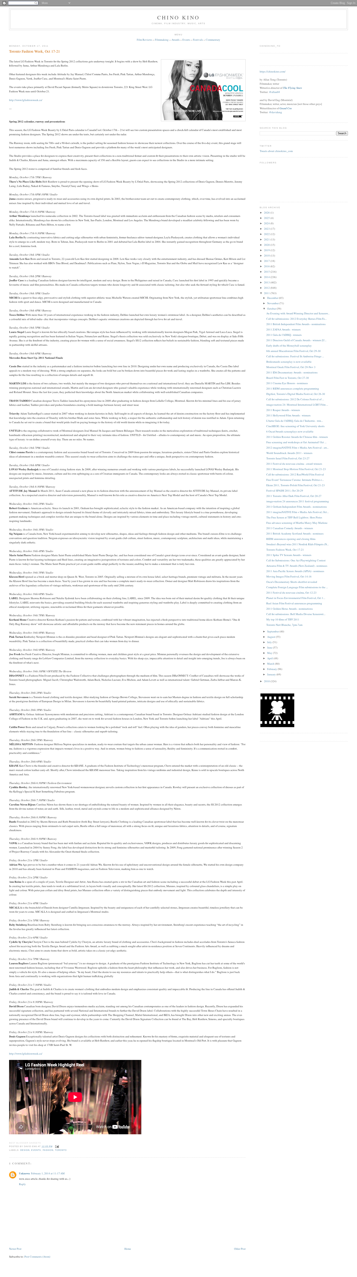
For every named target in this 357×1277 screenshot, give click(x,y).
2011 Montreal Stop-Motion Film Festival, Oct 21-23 (296, 469)
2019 (267, 250)
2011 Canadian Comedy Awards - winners (289, 528)
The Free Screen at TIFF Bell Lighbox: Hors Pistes (294, 517)
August (271, 637)
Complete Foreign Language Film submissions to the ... (297, 587)
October (272, 308)
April (270, 658)
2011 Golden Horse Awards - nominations (289, 609)
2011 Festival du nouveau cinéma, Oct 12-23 (291, 592)
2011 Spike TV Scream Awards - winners (288, 555)
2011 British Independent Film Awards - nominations (296, 324)
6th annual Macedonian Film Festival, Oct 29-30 (293, 351)
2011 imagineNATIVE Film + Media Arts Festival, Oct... (297, 512)
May (270, 653)
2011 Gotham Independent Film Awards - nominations (296, 506)
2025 (267, 218)
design (25, 1150)
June (270, 647)
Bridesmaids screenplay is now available (289, 361)
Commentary (213, 40)
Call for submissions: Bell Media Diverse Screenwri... (295, 614)
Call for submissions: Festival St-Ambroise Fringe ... (295, 356)
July (270, 642)
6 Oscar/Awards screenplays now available (289, 431)
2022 (267, 234)
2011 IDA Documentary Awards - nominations (292, 372)
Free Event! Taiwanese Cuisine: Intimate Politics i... (295, 480)
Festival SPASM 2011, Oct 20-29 (284, 490)
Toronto (61, 1150)
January (271, 674)
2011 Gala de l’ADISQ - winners (284, 335)
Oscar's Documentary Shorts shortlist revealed (291, 582)
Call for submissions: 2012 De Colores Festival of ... (295, 399)
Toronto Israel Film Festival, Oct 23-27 (287, 458)
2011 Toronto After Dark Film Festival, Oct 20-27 (293, 496)
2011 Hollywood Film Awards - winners (288, 415)
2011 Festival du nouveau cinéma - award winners (294, 464)
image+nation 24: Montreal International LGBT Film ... (297, 404)
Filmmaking (162, 40)
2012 (267, 288)
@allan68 (274, 92)
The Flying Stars (292, 88)
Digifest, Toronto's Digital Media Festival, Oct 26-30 (295, 394)
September (273, 631)
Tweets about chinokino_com (276, 151)
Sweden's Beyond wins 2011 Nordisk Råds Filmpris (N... (297, 544)
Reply (22, 1184)
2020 (267, 245)
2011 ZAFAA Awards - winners (283, 329)
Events (186, 40)
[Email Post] (56, 1146)
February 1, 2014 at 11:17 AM (48, 1173)
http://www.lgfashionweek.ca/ (25, 100)
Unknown (24, 1173)
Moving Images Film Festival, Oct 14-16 (289, 576)
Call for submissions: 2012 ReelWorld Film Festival (295, 474)
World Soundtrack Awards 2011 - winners (289, 453)
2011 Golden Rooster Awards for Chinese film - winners (297, 437)
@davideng (275, 112)
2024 (267, 223)
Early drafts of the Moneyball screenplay (289, 345)
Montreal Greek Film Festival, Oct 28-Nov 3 (290, 367)
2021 (267, 239)
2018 (267, 255)
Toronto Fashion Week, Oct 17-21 (34, 51)
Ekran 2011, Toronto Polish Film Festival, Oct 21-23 (295, 485)
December (273, 298)
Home (127, 1249)
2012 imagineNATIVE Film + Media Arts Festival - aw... (297, 447)
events (36, 1150)
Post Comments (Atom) (37, 1256)
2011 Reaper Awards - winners (283, 410)
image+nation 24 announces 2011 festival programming (297, 501)
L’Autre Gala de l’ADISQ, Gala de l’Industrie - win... (294, 421)
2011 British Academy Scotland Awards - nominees (295, 533)
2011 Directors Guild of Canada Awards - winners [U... (296, 340)
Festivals (198, 40)
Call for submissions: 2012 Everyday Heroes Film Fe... (296, 319)
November (273, 303)
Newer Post (15, 1249)
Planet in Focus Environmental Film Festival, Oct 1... (295, 598)
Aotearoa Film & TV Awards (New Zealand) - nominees (296, 566)
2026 (267, 212)
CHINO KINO (178, 17)
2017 (267, 261)
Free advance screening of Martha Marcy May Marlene (296, 523)
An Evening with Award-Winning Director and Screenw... (298, 313)
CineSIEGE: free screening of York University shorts (295, 426)
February (272, 669)
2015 (267, 271)
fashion (48, 1150)
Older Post (240, 1249)
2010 (267, 681)
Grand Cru (286, 108)
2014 (267, 277)
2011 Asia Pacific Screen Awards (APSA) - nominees (295, 571)
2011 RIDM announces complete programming (292, 388)
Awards (175, 40)
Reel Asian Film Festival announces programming (294, 603)
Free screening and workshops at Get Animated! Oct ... (296, 442)
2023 (267, 228)
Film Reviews (144, 40)
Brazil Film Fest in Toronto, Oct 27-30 (287, 378)
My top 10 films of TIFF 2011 (282, 619)
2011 (267, 293)
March (271, 663)
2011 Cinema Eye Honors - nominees (287, 383)
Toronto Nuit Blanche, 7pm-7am (284, 625)
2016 (267, 266)
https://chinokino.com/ (273, 71)
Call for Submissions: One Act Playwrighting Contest (296, 560)
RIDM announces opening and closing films (290, 539)
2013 (267, 282)
